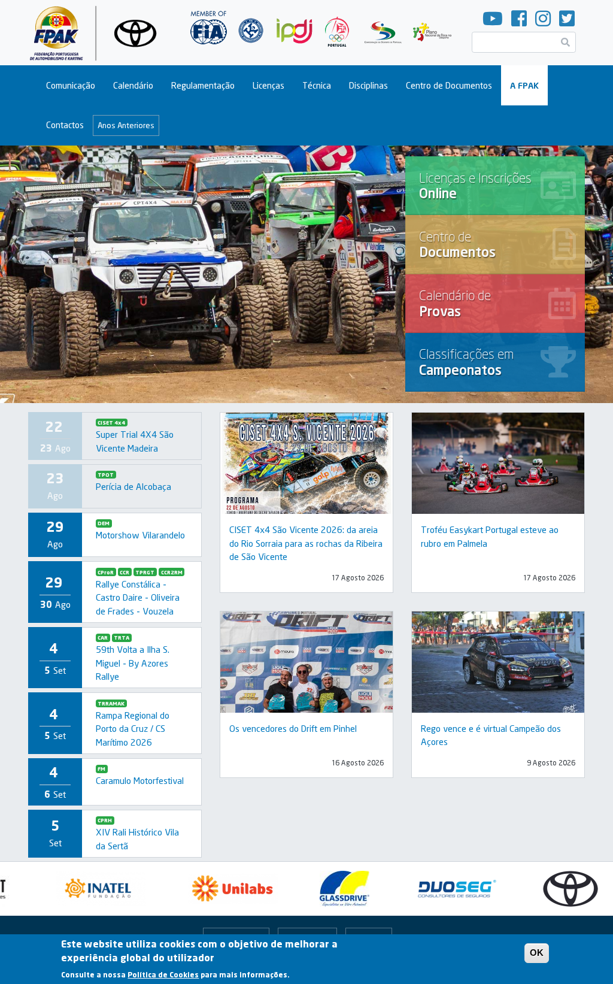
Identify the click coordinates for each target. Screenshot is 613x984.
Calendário (133, 85)
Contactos (65, 125)
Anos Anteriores (126, 125)
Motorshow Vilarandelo (140, 534)
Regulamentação (203, 85)
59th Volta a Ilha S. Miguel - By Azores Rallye (132, 663)
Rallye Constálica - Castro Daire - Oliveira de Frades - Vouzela (138, 597)
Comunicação (70, 85)
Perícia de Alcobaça (133, 486)
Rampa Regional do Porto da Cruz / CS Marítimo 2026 (132, 728)
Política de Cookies (163, 974)
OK (537, 952)
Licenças (268, 85)
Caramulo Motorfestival (140, 780)
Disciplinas (368, 85)
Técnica (316, 85)
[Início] (98, 32)
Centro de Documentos (449, 85)
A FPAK (524, 85)
